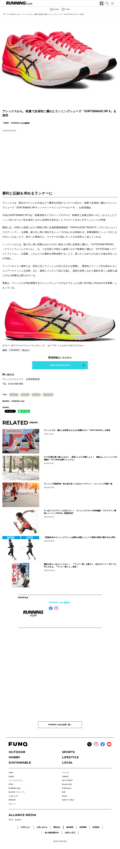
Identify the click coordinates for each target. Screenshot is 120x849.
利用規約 (96, 827)
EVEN (11, 784)
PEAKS (11, 777)
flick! (64, 792)
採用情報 (82, 827)
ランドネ (65, 773)
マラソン (36, 395)
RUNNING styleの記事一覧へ (60, 725)
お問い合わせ (42, 827)
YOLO (11, 820)
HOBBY (14, 757)
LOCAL (67, 762)
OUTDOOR (17, 752)
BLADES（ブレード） (17, 792)
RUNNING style (14, 14)
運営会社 (56, 827)
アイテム (13, 395)
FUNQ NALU (66, 788)
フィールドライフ (16, 780)
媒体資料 (69, 827)
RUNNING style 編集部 (59, 602)
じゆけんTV (13, 796)
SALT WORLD (67, 780)
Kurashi (18, 820)
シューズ (25, 395)
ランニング (48, 395)
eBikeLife (12, 800)
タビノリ (12, 804)
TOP (4, 14)
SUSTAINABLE (20, 762)
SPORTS (68, 752)
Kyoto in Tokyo (68, 800)
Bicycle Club (67, 784)
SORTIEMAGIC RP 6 (60, 365)
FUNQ (11, 773)
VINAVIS (65, 777)
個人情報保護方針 (52, 833)
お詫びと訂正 (70, 833)
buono (64, 796)
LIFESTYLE (70, 757)
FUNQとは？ (26, 827)
